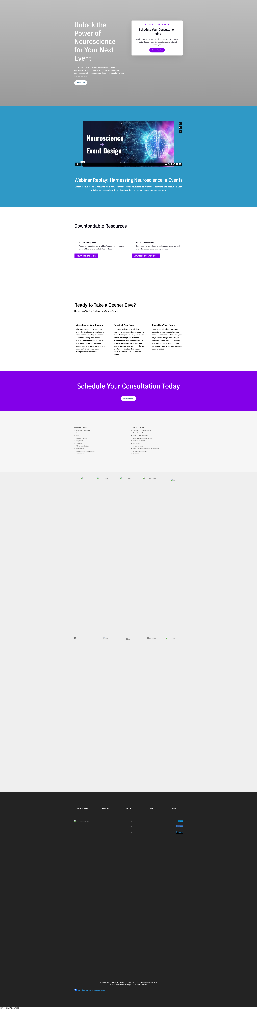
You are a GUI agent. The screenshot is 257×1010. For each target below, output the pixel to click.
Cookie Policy (131, 982)
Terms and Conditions (118, 982)
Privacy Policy (104, 982)
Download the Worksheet (146, 255)
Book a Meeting (157, 50)
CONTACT (174, 808)
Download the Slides (86, 255)
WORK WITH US (82, 808)
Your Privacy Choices (84, 990)
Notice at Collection (98, 990)
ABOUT (128, 808)
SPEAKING (105, 808)
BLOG (151, 808)
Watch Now (81, 83)
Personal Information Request (147, 982)
